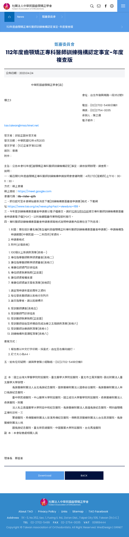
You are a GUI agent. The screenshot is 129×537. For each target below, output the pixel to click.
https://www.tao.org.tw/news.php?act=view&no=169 (43, 206)
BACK (84, 475)
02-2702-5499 (40, 522)
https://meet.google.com (34, 191)
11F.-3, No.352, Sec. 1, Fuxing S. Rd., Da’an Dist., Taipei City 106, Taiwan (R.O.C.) (70, 518)
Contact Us (99, 6)
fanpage (106, 6)
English (112, 6)
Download (44, 475)
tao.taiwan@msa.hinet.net (21, 125)
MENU (123, 6)
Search (92, 6)
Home (9, 17)
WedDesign (104, 527)
